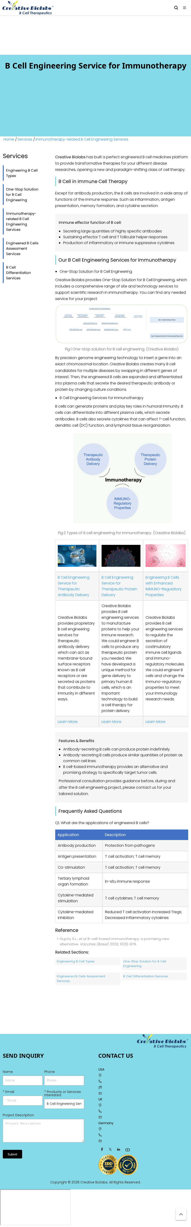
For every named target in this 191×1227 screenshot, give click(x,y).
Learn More (68, 721)
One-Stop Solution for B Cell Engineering (22, 194)
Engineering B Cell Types (22, 173)
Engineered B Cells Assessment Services (22, 248)
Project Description (18, 1115)
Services (24, 139)
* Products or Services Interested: (62, 1093)
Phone (49, 1071)
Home (8, 139)
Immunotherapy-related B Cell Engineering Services (82, 139)
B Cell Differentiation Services (18, 272)
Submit (12, 1154)
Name (8, 1071)
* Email (8, 1091)
